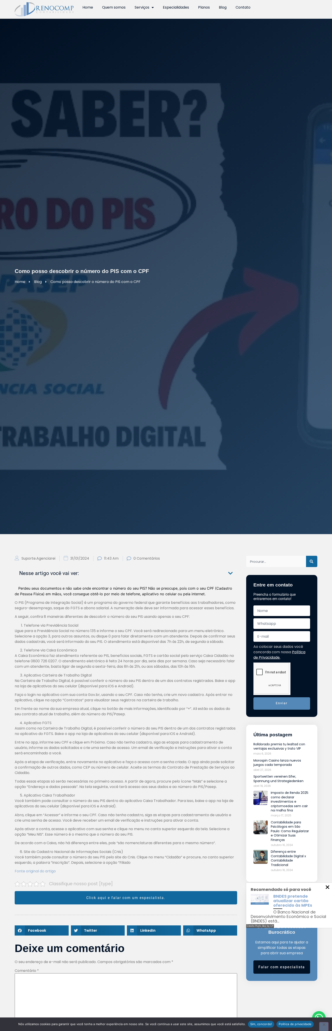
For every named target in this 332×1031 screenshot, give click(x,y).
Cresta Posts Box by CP (260, 926)
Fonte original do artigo (35, 871)
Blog (223, 7)
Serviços (142, 7)
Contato (243, 7)
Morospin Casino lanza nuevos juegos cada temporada (277, 762)
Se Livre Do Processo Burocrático (281, 929)
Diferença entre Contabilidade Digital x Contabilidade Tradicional (288, 858)
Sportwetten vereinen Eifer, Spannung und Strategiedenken (278, 778)
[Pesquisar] (311, 561)
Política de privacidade (295, 1024)
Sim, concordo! (261, 1024)
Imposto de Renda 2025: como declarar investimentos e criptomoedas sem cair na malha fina (290, 801)
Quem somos (114, 7)
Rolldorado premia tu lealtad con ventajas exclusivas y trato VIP (279, 746)
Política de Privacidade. (279, 654)
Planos (204, 7)
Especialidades (176, 7)
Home (87, 7)
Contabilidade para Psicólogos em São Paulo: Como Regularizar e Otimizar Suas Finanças (290, 831)
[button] (230, 573)
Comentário (27, 971)
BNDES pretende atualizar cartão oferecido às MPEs (292, 900)
